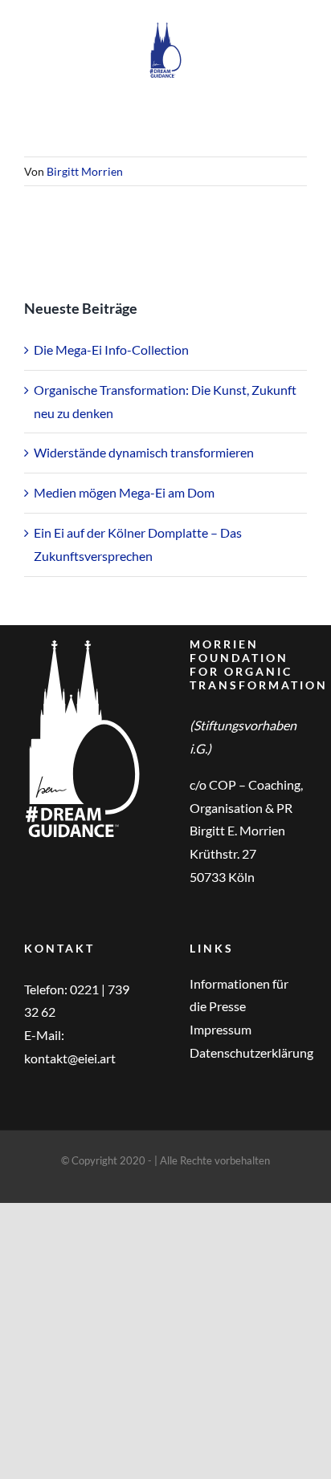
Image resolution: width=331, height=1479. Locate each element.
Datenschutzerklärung (248, 1052)
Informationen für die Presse (239, 995)
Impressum (220, 1029)
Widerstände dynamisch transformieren (144, 452)
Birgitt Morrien (85, 171)
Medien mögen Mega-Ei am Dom (124, 492)
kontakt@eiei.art (70, 1058)
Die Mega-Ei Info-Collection (111, 349)
